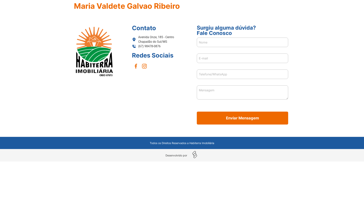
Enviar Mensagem (242, 118)
